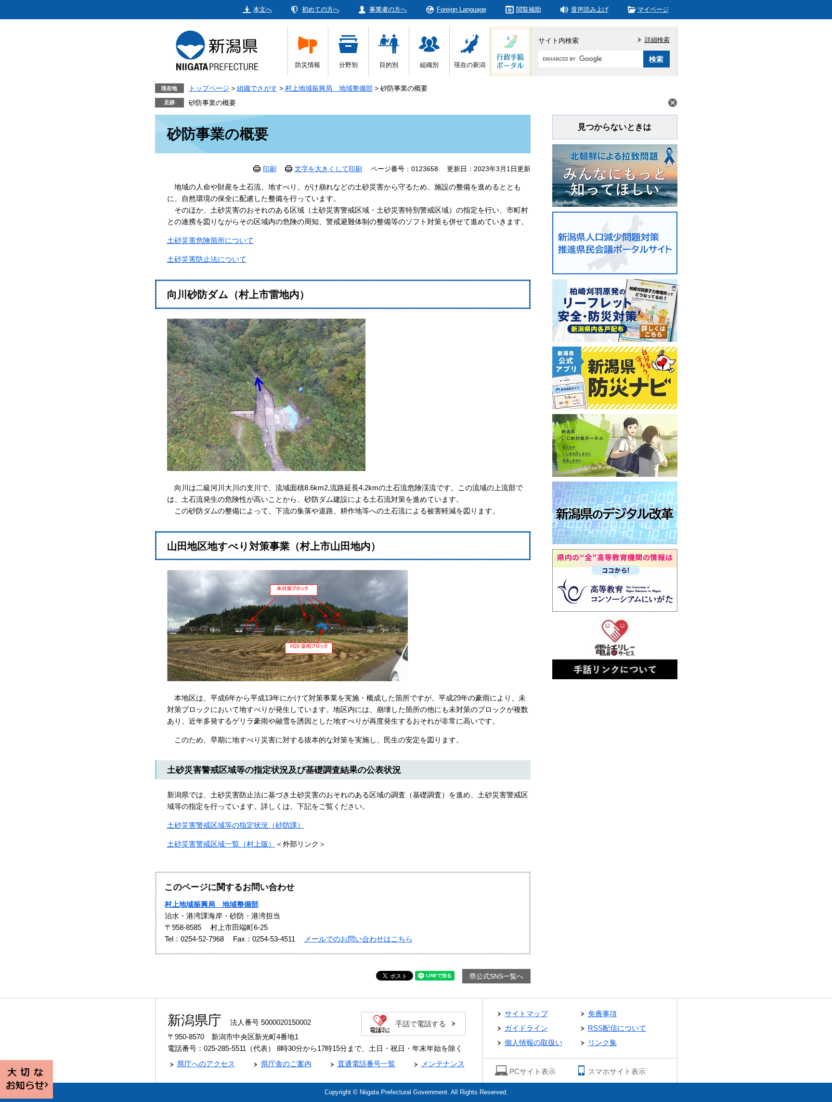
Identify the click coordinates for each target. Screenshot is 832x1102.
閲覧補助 (528, 9)
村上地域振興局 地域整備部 (329, 88)
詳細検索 (657, 39)
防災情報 (307, 64)
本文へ (262, 9)
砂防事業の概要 (212, 103)
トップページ (209, 88)
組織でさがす (257, 88)
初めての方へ (320, 9)
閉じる (672, 102)
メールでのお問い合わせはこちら (358, 939)
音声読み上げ (590, 9)
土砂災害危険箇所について (210, 240)
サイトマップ (526, 1013)
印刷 (269, 169)
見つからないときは (614, 127)
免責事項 (602, 1013)
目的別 (388, 64)
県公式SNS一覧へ (496, 976)
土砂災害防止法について (207, 259)
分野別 (348, 64)
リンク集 (602, 1042)
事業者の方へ (388, 9)
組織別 (429, 64)
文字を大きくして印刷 (328, 169)
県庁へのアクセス (206, 1064)
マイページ (653, 9)
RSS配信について (617, 1028)
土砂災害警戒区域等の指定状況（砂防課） (235, 825)
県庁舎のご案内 (286, 1064)
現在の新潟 (469, 64)
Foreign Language (461, 9)
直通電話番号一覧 (366, 1064)
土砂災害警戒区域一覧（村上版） (221, 844)
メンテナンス (443, 1064)
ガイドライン (526, 1028)
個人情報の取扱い (533, 1042)
